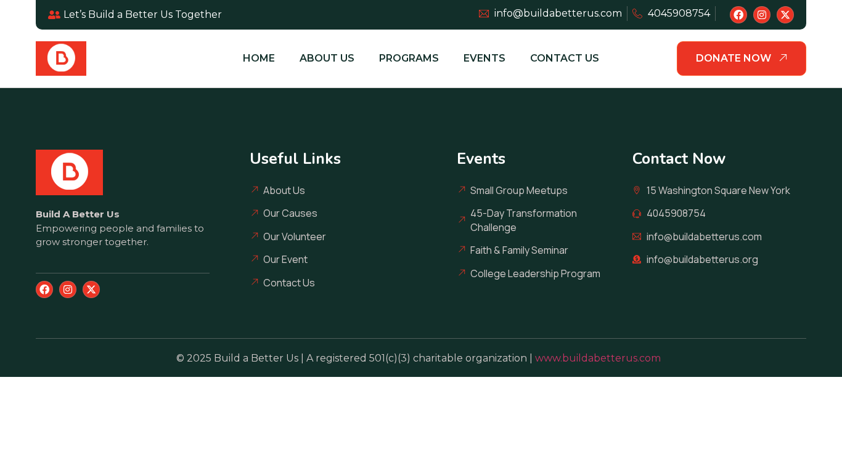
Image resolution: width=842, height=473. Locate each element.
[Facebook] (738, 14)
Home (259, 58)
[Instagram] (761, 14)
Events (484, 58)
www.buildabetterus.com (600, 358)
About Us (327, 58)
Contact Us (564, 58)
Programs (409, 58)
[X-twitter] (785, 14)
